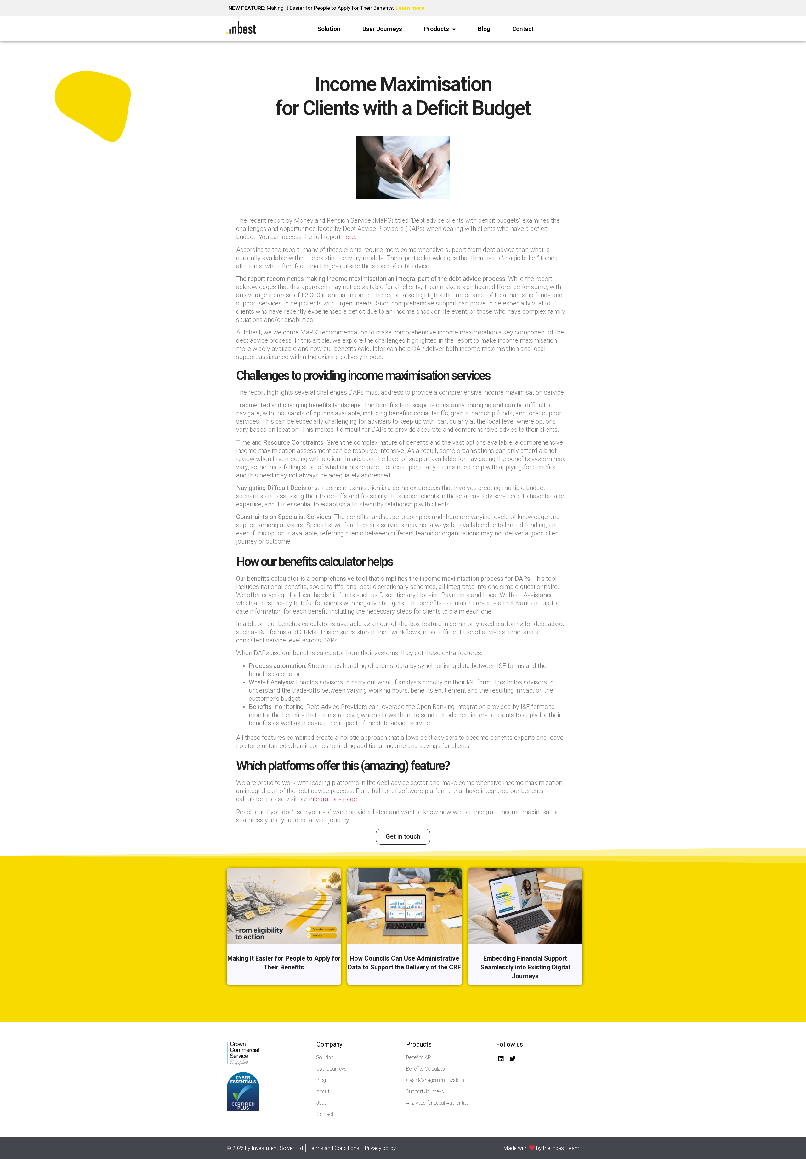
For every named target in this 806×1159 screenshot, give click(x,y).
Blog (484, 28)
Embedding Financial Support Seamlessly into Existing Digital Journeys (525, 967)
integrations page (333, 799)
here (348, 237)
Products (436, 28)
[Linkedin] (501, 1059)
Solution (328, 28)
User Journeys (382, 28)
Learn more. (410, 8)
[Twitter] (513, 1059)
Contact (523, 28)
